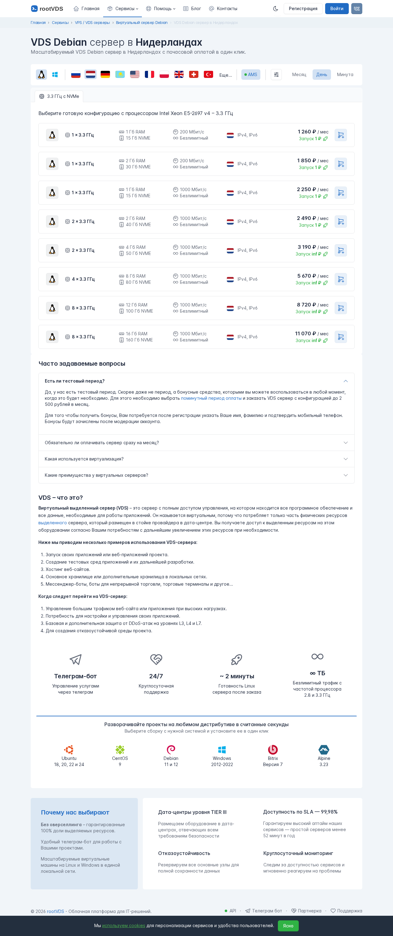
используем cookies (123, 925)
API (233, 910)
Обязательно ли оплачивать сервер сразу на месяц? (102, 442)
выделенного (52, 522)
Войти (337, 8)
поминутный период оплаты (211, 398)
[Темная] (277, 8)
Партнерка (309, 910)
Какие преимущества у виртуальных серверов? (96, 475)
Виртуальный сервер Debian (142, 22)
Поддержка (349, 910)
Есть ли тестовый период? (75, 380)
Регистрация (303, 8)
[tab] (59, 96)
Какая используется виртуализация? (84, 458)
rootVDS (55, 911)
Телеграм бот (267, 910)
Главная (38, 22)
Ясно (288, 925)
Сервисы (60, 22)
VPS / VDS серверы (92, 22)
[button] (122, 8)
